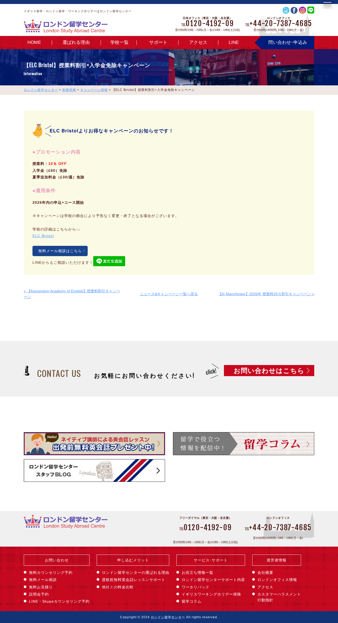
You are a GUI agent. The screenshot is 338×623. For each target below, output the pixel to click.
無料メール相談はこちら (60, 251)
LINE (234, 42)
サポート (158, 42)
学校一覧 (119, 42)
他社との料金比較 (118, 587)
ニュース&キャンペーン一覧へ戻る (169, 294)
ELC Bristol (43, 236)
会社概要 (265, 572)
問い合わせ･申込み (287, 42)
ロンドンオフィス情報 (277, 580)
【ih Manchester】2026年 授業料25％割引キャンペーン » (266, 294)
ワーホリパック (195, 587)
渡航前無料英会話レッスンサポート (133, 580)
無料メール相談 (43, 580)
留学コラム (191, 601)
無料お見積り (41, 587)
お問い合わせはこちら (269, 370)
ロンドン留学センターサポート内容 (213, 580)
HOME (34, 42)
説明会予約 (39, 594)
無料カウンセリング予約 (51, 572)
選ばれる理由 (76, 42)
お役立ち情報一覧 (197, 572)
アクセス (198, 42)
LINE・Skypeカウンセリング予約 (59, 601)
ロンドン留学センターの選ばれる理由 (135, 572)
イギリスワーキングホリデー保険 (211, 594)
